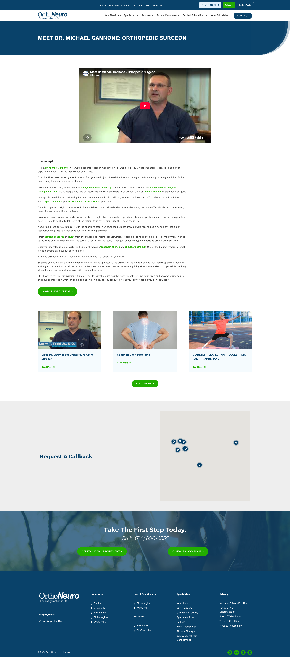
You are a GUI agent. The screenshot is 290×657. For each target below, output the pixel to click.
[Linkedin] (249, 652)
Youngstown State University (96, 187)
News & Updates (219, 15)
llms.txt (67, 652)
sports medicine (53, 201)
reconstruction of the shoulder (84, 201)
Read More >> (48, 367)
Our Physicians (113, 15)
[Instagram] (243, 652)
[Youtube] (236, 652)
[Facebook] (229, 652)
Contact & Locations (194, 15)
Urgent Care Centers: (145, 594)
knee (72, 236)
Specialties (130, 15)
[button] (145, 383)
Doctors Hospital (152, 191)
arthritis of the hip (54, 236)
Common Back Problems (133, 354)
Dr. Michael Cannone (56, 167)
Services (146, 15)
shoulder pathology (135, 246)
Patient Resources (167, 15)
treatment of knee (110, 246)
